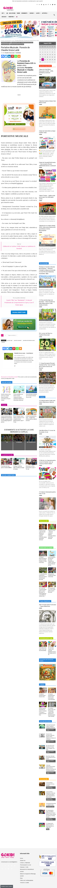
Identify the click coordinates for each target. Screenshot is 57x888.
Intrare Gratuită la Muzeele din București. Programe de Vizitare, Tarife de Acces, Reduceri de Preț (51, 561)
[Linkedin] (44, 4)
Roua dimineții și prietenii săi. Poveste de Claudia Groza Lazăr (31, 396)
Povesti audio (42, 621)
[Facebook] (37, 4)
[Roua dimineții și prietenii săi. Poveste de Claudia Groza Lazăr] (31, 389)
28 (42, 49)
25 (42, 59)
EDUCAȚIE (4, 16)
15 (52, 54)
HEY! (3, 13)
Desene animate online (50, 730)
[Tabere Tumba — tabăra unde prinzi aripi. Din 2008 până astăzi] (47, 209)
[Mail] (46, 4)
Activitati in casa (50, 806)
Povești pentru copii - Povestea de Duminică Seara (22, 42)
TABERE (18, 13)
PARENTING (11, 16)
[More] (19, 56)
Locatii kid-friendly (7, 455)
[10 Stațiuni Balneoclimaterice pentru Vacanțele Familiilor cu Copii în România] (43, 553)
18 (42, 57)
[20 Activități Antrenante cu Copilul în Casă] (42, 805)
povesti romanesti (17, 340)
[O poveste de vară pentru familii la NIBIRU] (6, 462)
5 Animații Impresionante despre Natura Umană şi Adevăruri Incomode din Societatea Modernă (51, 768)
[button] (54, 15)
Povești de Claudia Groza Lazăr (17, 44)
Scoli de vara (42, 117)
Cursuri (4, 405)
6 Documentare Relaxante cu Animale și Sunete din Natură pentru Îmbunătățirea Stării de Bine (50, 794)
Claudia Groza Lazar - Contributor (13, 52)
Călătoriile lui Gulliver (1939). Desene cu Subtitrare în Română (19, 247)
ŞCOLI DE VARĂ (12, 13)
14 (49, 54)
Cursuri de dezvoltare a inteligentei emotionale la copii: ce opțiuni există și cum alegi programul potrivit (6, 419)
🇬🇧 (16, 16)
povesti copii (9, 340)
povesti (3, 342)
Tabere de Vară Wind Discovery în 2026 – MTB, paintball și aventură (46, 71)
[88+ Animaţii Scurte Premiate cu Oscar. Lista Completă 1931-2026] (42, 747)
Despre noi (22, 860)
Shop (21, 878)
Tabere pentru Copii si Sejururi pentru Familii (46, 87)
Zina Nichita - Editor (43, 273)
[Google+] (39, 4)
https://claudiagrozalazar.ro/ (19, 355)
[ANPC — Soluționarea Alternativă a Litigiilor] (47, 857)
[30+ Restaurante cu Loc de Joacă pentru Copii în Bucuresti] (52, 584)
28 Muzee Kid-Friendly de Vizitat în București (52, 575)
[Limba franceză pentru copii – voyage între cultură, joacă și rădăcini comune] (31, 412)
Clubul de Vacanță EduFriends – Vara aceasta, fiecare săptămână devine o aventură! (47, 164)
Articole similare (6, 382)
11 (42, 54)
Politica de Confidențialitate (26, 880)
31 (49, 49)
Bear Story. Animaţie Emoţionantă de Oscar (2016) (50, 757)
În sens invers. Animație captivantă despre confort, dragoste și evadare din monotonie (51, 737)
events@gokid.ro (13, 862)
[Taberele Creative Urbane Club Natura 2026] (47, 112)
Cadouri (41, 417)
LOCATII (37, 13)
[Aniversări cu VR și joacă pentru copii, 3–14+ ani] (31, 462)
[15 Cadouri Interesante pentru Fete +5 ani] (47, 503)
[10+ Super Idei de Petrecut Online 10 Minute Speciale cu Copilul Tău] (42, 825)
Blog (48, 829)
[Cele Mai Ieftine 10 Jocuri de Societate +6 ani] (47, 442)
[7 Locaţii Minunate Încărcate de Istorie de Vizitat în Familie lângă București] (43, 570)
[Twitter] (53, 4)
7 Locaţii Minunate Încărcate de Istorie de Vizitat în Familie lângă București (43, 576)
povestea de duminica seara (29, 340)
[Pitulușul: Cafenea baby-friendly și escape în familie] (19, 462)
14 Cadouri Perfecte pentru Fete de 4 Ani (42, 695)
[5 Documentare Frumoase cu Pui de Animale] (42, 784)
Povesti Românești (5, 44)
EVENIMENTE (24, 13)
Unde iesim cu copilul (46, 547)
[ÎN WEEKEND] (19, 437)
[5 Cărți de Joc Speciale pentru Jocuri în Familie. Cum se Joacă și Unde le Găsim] (47, 473)
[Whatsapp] (15, 56)
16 (54, 54)
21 (49, 57)
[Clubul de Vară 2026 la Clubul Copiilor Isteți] (47, 142)
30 (47, 49)
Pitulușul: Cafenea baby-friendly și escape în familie (18, 468)
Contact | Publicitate (25, 862)
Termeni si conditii (24, 882)
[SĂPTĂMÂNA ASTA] (31, 437)
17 (40, 57)
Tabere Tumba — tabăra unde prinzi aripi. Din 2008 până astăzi (47, 197)
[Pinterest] (48, 4)
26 (45, 59)
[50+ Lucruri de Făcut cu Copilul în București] (47, 345)
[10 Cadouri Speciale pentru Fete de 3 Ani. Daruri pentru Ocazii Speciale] (52, 690)
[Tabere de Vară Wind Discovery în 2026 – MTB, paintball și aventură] (47, 82)
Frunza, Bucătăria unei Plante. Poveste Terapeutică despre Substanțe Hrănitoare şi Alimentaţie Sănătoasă (19, 397)
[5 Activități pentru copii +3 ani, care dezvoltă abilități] (43, 644)
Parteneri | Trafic (24, 867)
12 (45, 54)
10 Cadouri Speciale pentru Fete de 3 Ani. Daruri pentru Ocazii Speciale (51, 697)
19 (45, 57)
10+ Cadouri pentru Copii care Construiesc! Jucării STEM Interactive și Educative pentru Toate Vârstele (51, 712)
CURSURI (32, 13)
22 (52, 57)
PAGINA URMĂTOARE (19, 312)
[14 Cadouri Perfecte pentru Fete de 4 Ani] (43, 690)
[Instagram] (41, 4)
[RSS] (50, 4)
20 (47, 57)
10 (40, 54)
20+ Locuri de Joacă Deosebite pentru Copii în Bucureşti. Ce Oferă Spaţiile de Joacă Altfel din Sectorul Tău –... (42, 592)
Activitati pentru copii (9, 40)
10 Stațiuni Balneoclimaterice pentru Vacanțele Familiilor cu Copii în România (43, 560)
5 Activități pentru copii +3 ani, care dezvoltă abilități (42, 649)
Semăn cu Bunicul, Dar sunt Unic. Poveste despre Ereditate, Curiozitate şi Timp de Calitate (6, 397)
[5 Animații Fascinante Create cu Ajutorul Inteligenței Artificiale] (42, 726)
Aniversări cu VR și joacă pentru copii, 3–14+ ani (31, 468)
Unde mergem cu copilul (45, 350)
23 (54, 57)
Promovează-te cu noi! (25, 865)
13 (47, 54)
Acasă (2, 40)
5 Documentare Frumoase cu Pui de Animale (50, 784)
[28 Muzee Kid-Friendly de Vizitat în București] (52, 570)
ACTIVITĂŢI (44, 13)
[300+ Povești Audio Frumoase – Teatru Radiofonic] (47, 616)
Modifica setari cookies (6, 886)
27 (40, 49)
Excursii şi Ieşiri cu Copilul (45, 286)
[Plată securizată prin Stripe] (47, 872)
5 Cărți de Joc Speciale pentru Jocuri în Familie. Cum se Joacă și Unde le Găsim (47, 462)
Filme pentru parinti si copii (50, 787)
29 (45, 49)
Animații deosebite (45, 721)
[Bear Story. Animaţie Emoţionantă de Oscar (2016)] (42, 758)
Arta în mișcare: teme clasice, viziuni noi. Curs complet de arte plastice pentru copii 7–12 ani (18, 419)
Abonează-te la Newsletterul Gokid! (9, 376)
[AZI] (7, 437)
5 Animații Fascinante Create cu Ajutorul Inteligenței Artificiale (50, 726)
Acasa (21, 858)
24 (40, 59)
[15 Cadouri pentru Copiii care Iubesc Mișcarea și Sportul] (47, 412)
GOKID (40, 74)
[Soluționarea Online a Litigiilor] (47, 864)
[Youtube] (55, 4)
